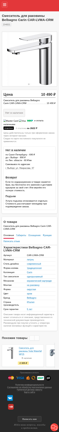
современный (34, 263)
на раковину (33, 285)
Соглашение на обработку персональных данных (29, 387)
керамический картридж (39, 280)
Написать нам (29, 419)
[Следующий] (51, 59)
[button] (54, 427)
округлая (31, 289)
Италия (30, 302)
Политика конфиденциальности (29, 385)
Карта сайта (29, 392)
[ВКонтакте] (10, 398)
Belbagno (31, 298)
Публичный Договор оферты (29, 390)
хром (29, 293)
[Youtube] (10, 407)
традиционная (34, 268)
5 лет (29, 309)
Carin (29, 272)
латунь (30, 259)
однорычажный (35, 276)
